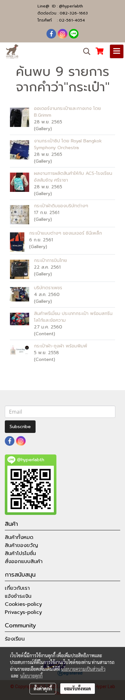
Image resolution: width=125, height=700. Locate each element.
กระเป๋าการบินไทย (50, 260)
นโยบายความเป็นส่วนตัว (83, 669)
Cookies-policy (23, 604)
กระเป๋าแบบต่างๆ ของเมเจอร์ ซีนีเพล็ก (65, 233)
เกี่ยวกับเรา (17, 588)
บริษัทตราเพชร (48, 287)
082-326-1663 (74, 13)
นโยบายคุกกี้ (31, 675)
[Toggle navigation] (117, 51)
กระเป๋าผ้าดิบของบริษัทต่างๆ (61, 205)
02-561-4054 (72, 20)
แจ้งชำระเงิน (18, 596)
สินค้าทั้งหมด (19, 537)
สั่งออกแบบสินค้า (24, 561)
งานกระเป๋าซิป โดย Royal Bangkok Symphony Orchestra (68, 144)
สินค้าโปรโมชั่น (20, 553)
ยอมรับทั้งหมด (77, 688)
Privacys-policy (23, 612)
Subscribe (20, 426)
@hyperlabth (71, 6)
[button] (84, 51)
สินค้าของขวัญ (21, 545)
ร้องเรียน (15, 639)
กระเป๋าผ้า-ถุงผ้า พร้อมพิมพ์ (60, 346)
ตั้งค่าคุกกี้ (43, 688)
